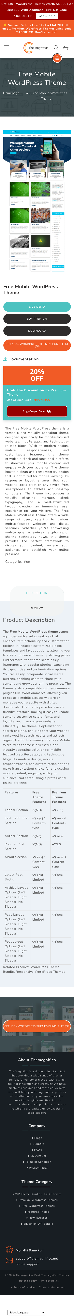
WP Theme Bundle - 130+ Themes (38, 1194)
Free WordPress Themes (38, 1206)
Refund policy (28, 1281)
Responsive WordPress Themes (40, 972)
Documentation (23, 359)
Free (27, 562)
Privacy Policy (38, 1168)
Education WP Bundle (38, 1224)
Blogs (38, 1138)
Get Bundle (47, 16)
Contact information (52, 1287)
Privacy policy (50, 1281)
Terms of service (24, 1287)
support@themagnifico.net (37, 1258)
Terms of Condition (38, 1162)
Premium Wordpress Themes (38, 1200)
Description (36, 593)
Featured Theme (38, 1212)
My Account (38, 1156)
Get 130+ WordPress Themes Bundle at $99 (37, 345)
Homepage (11, 93)
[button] (6, 47)
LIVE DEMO (37, 307)
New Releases (38, 1218)
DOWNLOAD (37, 331)
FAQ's (38, 1150)
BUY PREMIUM (37, 319)
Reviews (37, 608)
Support (38, 1144)
